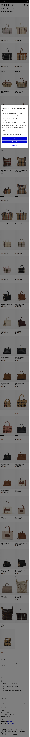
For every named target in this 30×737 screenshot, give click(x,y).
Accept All (14, 138)
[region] (14, 126)
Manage (14, 145)
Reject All (14, 142)
